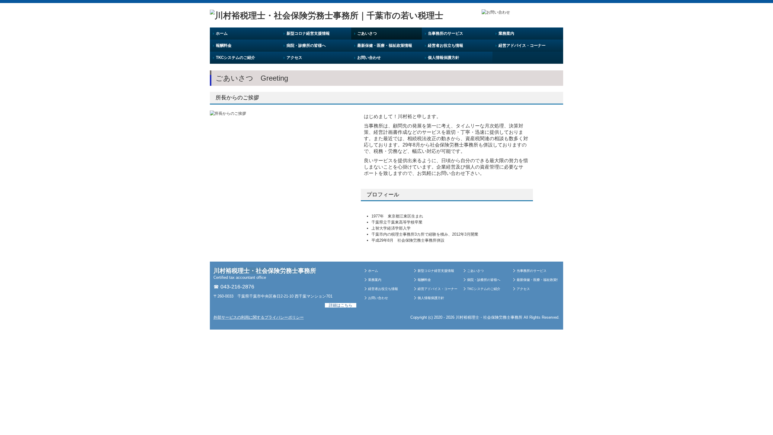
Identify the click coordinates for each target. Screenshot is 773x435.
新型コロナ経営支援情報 (308, 33)
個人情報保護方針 (443, 57)
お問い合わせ (369, 57)
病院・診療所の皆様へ (306, 45)
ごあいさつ (367, 33)
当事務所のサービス (445, 33)
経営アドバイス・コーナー (522, 45)
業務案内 (506, 33)
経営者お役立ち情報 (445, 45)
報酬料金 (224, 45)
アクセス (294, 57)
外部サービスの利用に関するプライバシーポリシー (258, 317)
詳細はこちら (340, 305)
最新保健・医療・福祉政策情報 (384, 45)
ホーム (222, 33)
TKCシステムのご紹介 (235, 57)
